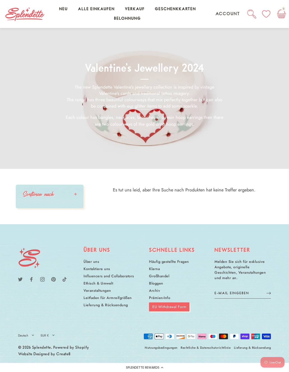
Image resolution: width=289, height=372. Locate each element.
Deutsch (23, 335)
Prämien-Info (159, 297)
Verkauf (135, 9)
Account (227, 14)
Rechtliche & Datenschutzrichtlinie (206, 347)
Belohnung (127, 19)
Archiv (154, 290)
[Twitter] (20, 278)
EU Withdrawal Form (169, 306)
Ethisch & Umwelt (98, 283)
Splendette (41, 348)
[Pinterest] (53, 278)
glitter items (146, 106)
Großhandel (159, 276)
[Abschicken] (268, 293)
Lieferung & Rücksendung (106, 305)
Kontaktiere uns (97, 268)
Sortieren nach (38, 194)
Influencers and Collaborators (109, 276)
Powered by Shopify (71, 348)
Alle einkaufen (96, 9)
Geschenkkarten (175, 9)
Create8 (63, 354)
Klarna (154, 268)
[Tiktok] (64, 278)
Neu (63, 9)
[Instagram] (42, 278)
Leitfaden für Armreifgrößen (108, 297)
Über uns (91, 261)
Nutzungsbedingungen (161, 347)
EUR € (45, 335)
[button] (144, 367)
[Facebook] (31, 278)
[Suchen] (252, 14)
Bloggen (156, 283)
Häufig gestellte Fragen (169, 261)
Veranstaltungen (97, 290)
